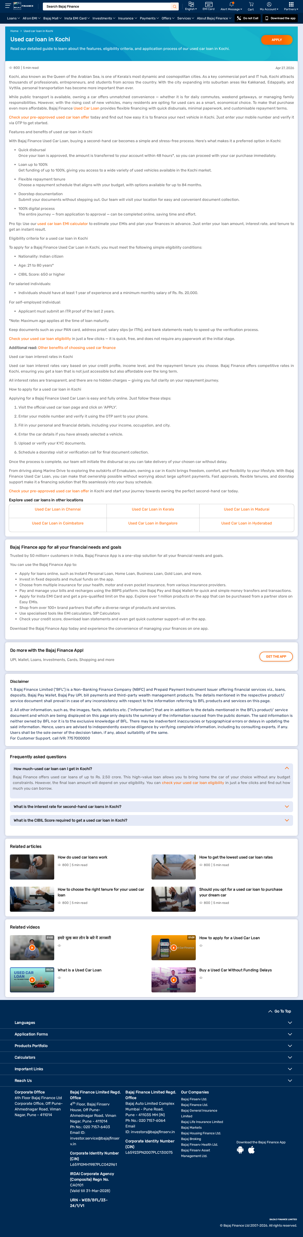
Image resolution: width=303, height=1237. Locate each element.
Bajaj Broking (191, 1139)
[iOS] (251, 1150)
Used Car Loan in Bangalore (153, 523)
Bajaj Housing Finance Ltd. (201, 1133)
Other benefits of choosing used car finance (77, 347)
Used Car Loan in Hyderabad (246, 523)
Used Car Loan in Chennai (58, 509)
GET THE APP (276, 657)
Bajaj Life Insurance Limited (202, 1122)
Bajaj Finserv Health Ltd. (199, 1145)
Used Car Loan (86, 108)
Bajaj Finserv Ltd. (194, 1099)
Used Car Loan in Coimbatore (58, 523)
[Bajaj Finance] (23, 6)
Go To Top (283, 1011)
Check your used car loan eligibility (40, 338)
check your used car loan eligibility (193, 782)
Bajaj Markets (191, 1128)
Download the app (283, 18)
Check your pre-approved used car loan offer (49, 117)
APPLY (277, 40)
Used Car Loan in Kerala (153, 509)
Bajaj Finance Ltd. (194, 1105)
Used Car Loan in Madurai (246, 509)
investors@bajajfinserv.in (153, 1132)
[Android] (240, 1150)
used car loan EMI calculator (62, 223)
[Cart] (251, 4)
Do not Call (250, 18)
